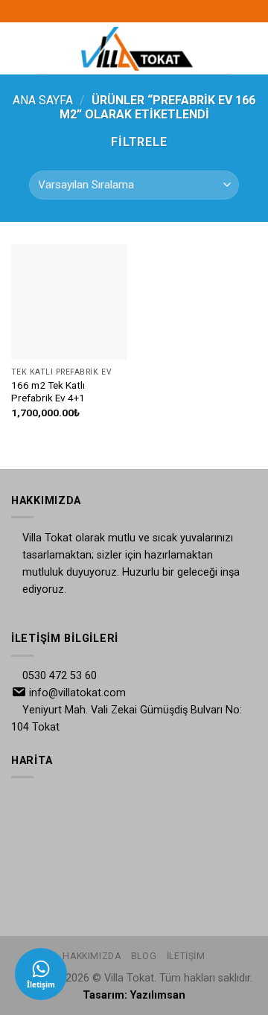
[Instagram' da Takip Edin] (134, 11)
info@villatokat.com (77, 693)
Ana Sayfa (43, 100)
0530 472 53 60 (59, 675)
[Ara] (224, 48)
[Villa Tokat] (137, 48)
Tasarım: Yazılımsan (134, 995)
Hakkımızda (92, 956)
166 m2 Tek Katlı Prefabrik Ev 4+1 (48, 391)
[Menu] (47, 48)
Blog (143, 956)
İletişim (186, 956)
